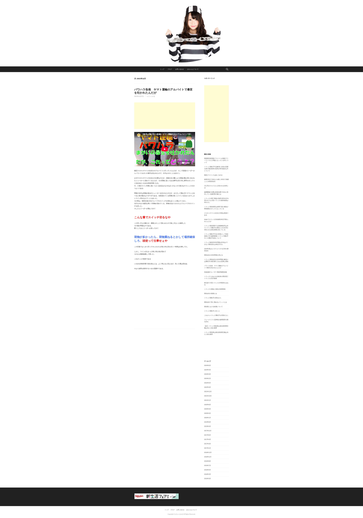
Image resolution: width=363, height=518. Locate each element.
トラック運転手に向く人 (212, 311)
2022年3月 (207, 387)
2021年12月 (208, 391)
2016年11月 (207, 457)
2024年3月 (207, 374)
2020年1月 (207, 417)
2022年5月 (207, 383)
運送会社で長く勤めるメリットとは (215, 302)
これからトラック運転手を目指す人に (216, 315)
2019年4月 (207, 426)
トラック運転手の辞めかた (212, 298)
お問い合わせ (179, 69)
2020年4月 (207, 409)
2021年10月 (208, 396)
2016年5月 (207, 470)
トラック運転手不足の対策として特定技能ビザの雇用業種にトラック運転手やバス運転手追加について (216, 236)
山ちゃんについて (193, 69)
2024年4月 (207, 370)
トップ (162, 69)
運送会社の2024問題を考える (213, 255)
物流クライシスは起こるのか (213, 175)
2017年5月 (207, 435)
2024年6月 (207, 365)
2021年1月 (207, 400)
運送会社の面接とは (210, 293)
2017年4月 (207, 439)
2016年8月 (207, 461)
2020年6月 (207, 404)
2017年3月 (207, 444)
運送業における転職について (213, 306)
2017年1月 (207, 448)
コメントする (150, 96)
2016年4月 (207, 474)
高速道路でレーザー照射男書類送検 (215, 272)
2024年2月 (207, 378)
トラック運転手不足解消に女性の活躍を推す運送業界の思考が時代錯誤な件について (216, 168)
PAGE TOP (353, 500)
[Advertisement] (164, 115)
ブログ (170, 69)
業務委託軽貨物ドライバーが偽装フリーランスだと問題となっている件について (216, 160)
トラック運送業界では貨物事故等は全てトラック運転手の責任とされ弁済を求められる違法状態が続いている (216, 227)
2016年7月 (207, 465)
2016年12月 (208, 452)
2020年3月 (207, 413)
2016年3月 (207, 478)
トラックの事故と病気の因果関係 (214, 289)
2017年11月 (207, 430)
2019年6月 (207, 422)
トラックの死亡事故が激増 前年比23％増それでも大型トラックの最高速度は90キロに (216, 200)
